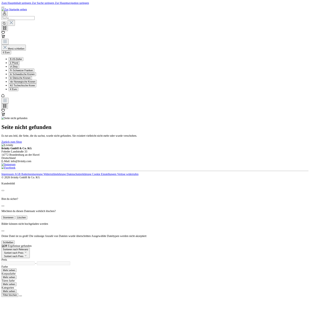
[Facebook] (8, 167)
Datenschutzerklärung (79, 174)
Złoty (14, 66)
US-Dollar (16, 59)
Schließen (8, 242)
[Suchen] (4, 24)
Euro (13, 89)
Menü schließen (16, 48)
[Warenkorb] (3, 37)
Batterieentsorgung (32, 174)
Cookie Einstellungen (104, 174)
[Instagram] (8, 164)
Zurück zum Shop (11, 141)
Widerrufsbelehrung (55, 174)
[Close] (2, 190)
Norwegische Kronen (22, 81)
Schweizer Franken (21, 70)
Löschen (21, 217)
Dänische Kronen (20, 78)
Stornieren (8, 217)
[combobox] (18, 18)
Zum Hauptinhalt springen (16, 2)
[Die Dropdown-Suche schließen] (11, 23)
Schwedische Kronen (22, 74)
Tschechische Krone (22, 85)
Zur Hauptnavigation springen (72, 2)
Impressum (7, 174)
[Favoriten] (3, 32)
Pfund (14, 63)
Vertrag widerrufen (127, 174)
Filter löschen (10, 295)
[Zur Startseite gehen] (14, 9)
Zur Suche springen (43, 2)
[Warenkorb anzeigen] (3, 114)
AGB (17, 174)
